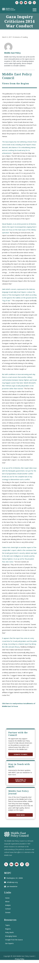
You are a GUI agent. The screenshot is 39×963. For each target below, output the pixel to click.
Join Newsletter (12, 886)
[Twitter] (16, 2)
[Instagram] (34, 2)
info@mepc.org (12, 882)
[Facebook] (30, 2)
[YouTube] (25, 2)
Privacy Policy (19, 959)
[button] (20, 754)
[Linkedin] (21, 2)
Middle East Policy (12, 53)
